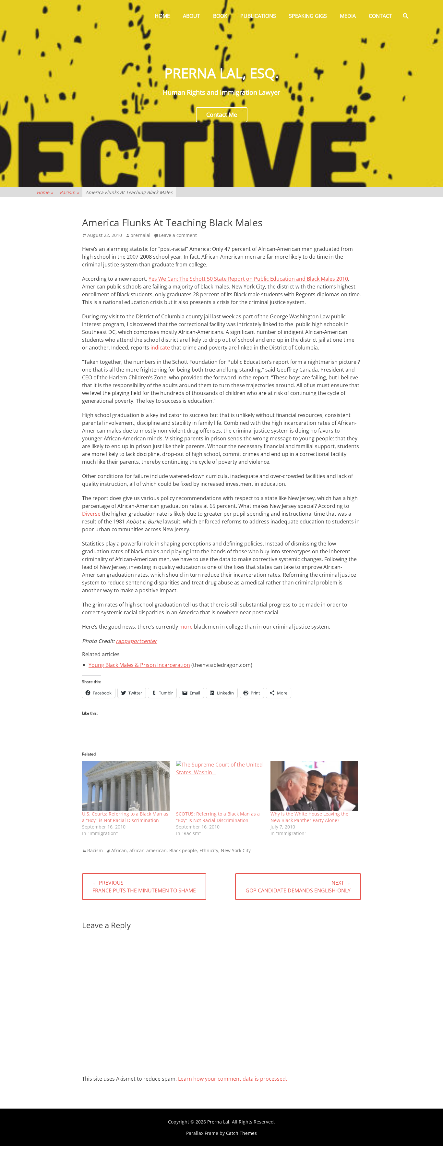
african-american (148, 850)
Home (162, 15)
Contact (380, 15)
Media (348, 15)
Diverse (91, 513)
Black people (183, 850)
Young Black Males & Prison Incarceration (139, 665)
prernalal (140, 235)
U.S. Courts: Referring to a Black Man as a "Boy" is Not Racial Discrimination (125, 817)
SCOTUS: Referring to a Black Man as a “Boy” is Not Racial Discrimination (218, 817)
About (191, 15)
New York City (236, 850)
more (186, 626)
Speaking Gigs (308, 15)
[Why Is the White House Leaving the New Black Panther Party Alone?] (314, 786)
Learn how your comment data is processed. (232, 1078)
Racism (69, 192)
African (119, 850)
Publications (258, 15)
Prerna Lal (218, 1122)
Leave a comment (178, 235)
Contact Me (221, 114)
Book (220, 15)
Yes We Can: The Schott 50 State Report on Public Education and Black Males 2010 (248, 278)
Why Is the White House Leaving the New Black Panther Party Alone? (309, 817)
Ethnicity (208, 850)
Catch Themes (241, 1133)
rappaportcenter (136, 641)
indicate (160, 347)
